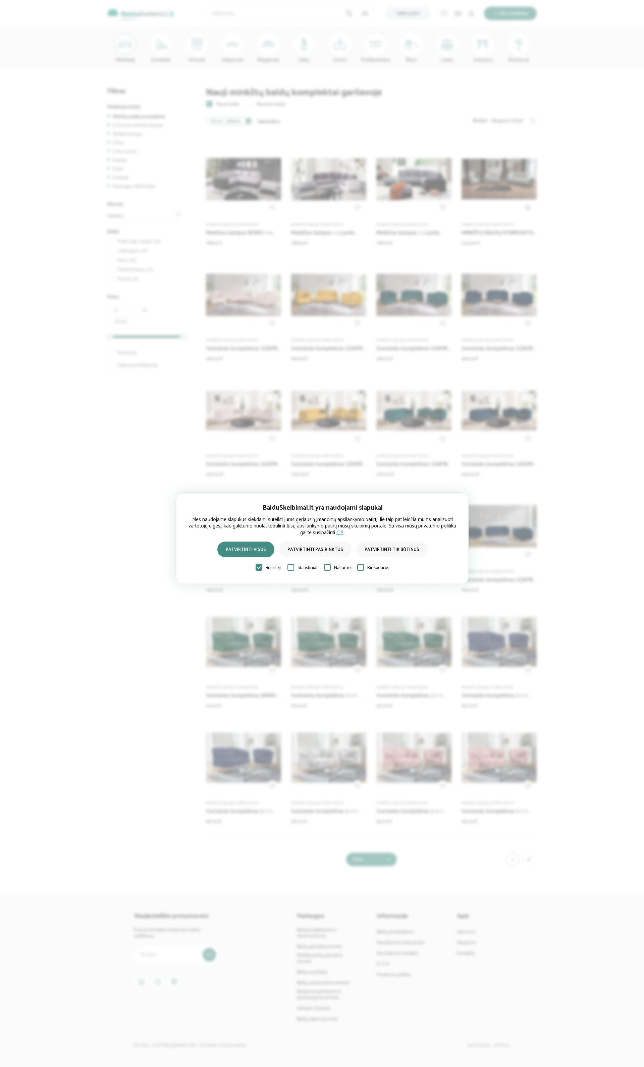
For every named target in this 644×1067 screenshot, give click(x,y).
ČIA (339, 532)
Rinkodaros (378, 568)
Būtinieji (273, 568)
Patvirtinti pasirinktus (315, 549)
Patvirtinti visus (246, 549)
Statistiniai (307, 568)
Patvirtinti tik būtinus (392, 549)
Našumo (342, 568)
